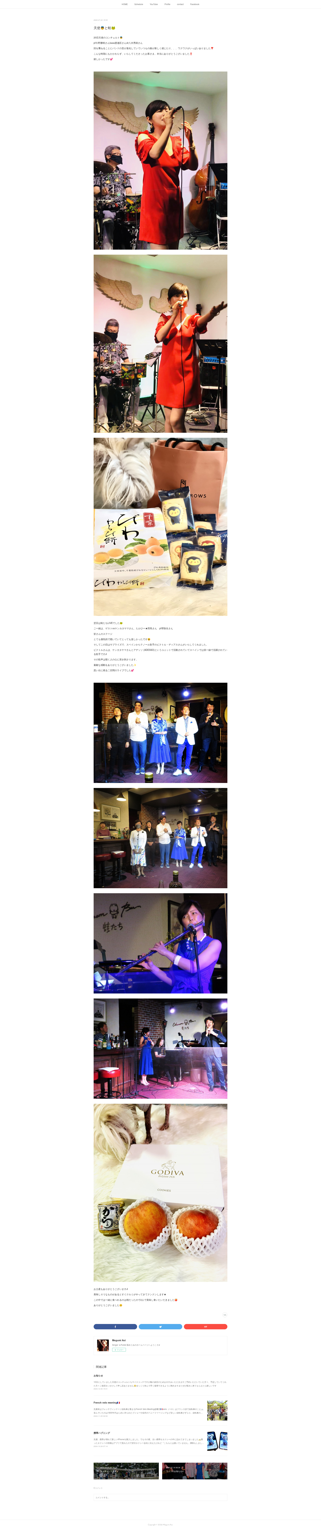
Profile (167, 4)
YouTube (154, 4)
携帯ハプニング (102, 1432)
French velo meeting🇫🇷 (107, 1402)
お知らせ (98, 1375)
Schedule (138, 4)
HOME (125, 4)
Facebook (194, 4)
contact (180, 4)
